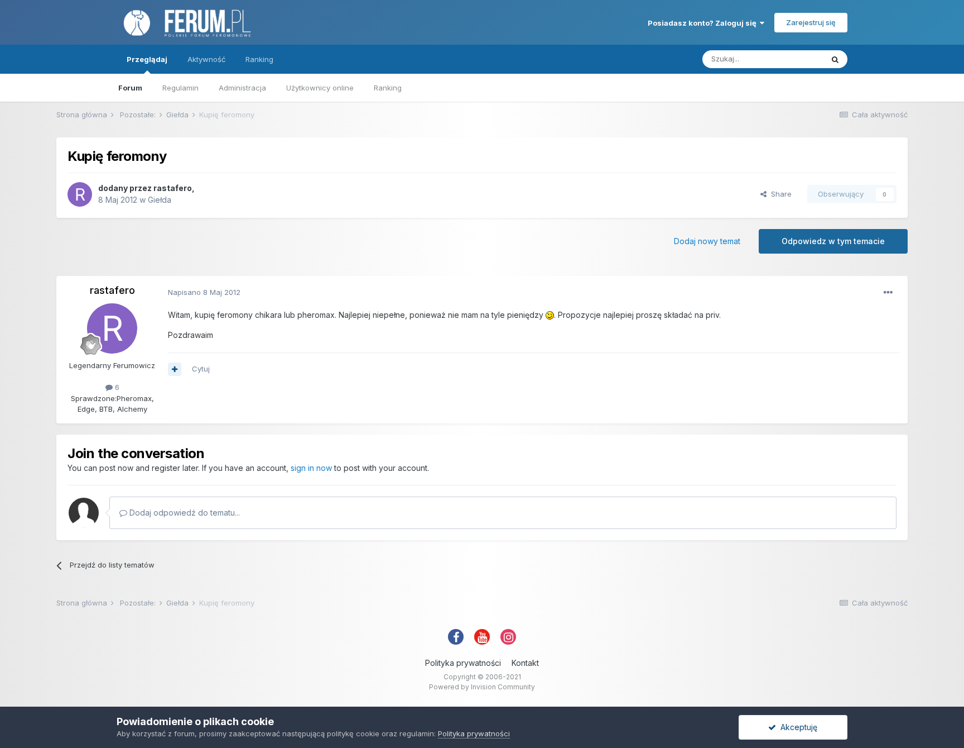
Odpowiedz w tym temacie (833, 241)
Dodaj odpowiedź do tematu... (183, 512)
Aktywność (206, 59)
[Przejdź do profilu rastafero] (80, 194)
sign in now (311, 468)
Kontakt (525, 663)
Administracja (242, 87)
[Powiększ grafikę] (550, 315)
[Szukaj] (835, 59)
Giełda (159, 199)
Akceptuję (796, 727)
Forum (130, 87)
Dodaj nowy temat (707, 241)
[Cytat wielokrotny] (174, 369)
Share (779, 193)
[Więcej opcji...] (888, 292)
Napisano (204, 292)
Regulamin (180, 87)
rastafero (172, 188)
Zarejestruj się (811, 22)
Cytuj (201, 368)
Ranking (388, 87)
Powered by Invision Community (482, 687)
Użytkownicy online (320, 87)
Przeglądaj (147, 59)
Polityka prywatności (463, 663)
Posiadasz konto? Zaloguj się (704, 22)
